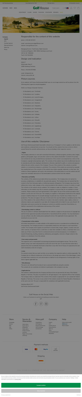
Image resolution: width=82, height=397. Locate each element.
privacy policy (18, 379)
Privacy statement (5, 394)
